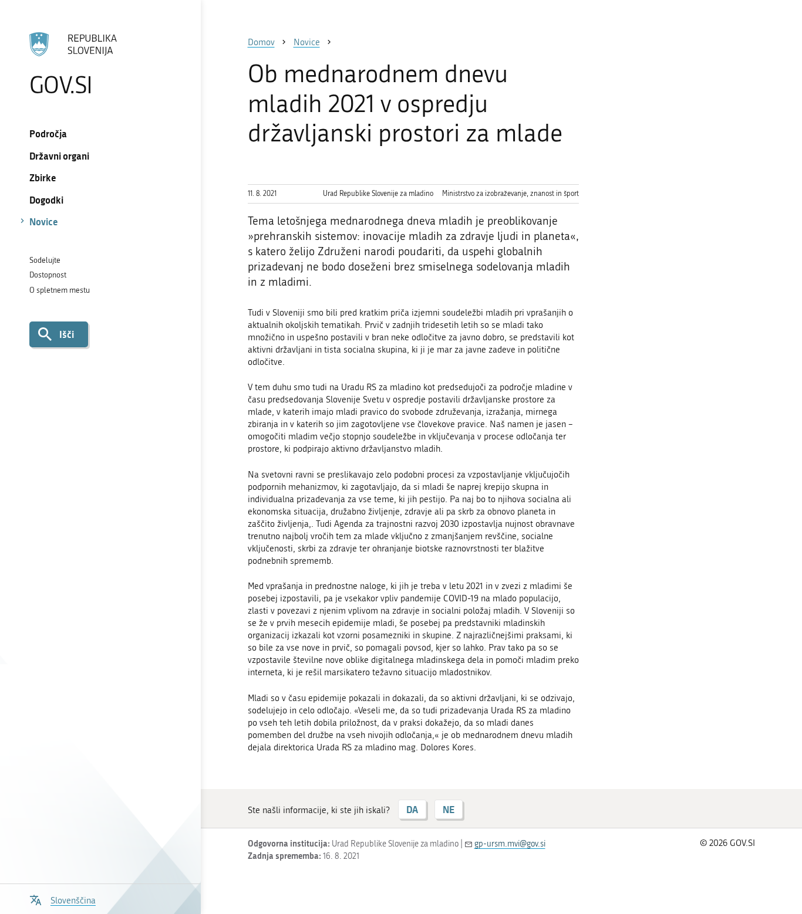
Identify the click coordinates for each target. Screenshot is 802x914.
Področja (48, 133)
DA (412, 809)
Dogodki (46, 200)
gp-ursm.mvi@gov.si (509, 844)
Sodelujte (44, 260)
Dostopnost (47, 274)
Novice (43, 221)
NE (448, 809)
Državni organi (59, 156)
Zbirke (42, 177)
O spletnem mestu (59, 290)
